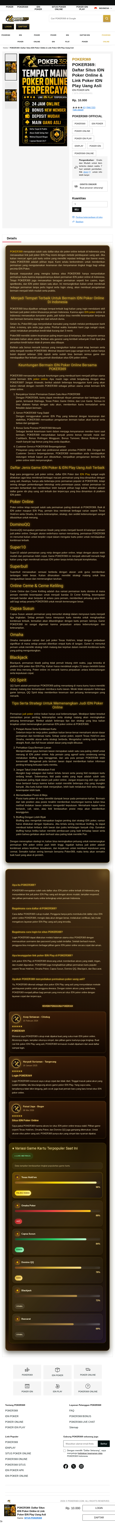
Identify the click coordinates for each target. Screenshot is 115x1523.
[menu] (57, 38)
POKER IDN (27, 1391)
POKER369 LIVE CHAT (82, 1422)
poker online (40, 379)
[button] (11, 67)
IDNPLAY (10, 1448)
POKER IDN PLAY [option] (83, 138)
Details (12, 238)
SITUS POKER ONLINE (59, 8)
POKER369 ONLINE (87, 1391)
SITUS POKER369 (33, 1518)
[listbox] (90, 138)
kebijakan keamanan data (90, 1453)
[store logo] (17, 18)
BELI (77, 209)
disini (85, 172)
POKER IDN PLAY (82, 8)
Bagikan (79, 221)
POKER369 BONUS (80, 1416)
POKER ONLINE (88, 1375)
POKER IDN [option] (95, 146)
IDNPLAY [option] (79, 146)
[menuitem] (5, 35)
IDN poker (89, 312)
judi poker (27, 714)
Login (8, 26)
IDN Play (85, 474)
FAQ (71, 1410)
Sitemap (73, 1427)
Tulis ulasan (78, 110)
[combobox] (80, 18)
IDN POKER (38, 8)
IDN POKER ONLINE (16, 1476)
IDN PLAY (57, 1391)
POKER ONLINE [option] (82, 131)
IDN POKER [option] (97, 123)
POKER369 (22, 7)
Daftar (22, 26)
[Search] (106, 18)
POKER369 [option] (80, 123)
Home (5, 48)
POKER (9, 7)
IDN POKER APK (14, 1470)
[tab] (11, 238)
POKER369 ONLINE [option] (84, 153)
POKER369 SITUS (15, 1465)
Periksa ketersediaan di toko (89, 217)
